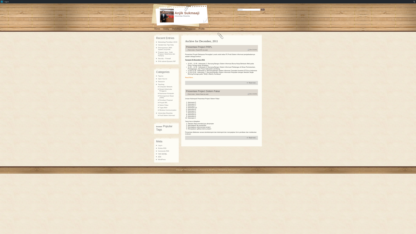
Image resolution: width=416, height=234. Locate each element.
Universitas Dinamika (165, 113)
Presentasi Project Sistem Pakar (203, 91)
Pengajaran (190, 29)
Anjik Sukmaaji (187, 13)
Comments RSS (163, 151)
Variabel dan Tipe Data (166, 45)
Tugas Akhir (163, 107)
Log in (160, 145)
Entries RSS (162, 148)
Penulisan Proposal (166, 100)
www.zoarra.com (234, 170)
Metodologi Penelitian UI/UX (167, 42)
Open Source (162, 79)
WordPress (162, 159)
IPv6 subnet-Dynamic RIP (167, 61)
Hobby (166, 29)
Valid (162, 154)
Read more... (253, 83)
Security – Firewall (164, 58)
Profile (202, 29)
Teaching (161, 84)
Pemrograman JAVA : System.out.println (165, 48)
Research (161, 81)
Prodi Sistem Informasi (167, 115)
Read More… (189, 77)
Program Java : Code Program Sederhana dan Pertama (166, 54)
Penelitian (177, 29)
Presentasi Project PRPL (199, 47)
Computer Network (165, 87)
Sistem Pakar (200, 94)
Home (157, 29)
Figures (160, 76)
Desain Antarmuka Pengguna (165, 90)
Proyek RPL (199, 50)
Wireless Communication (167, 110)
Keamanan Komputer (166, 93)
